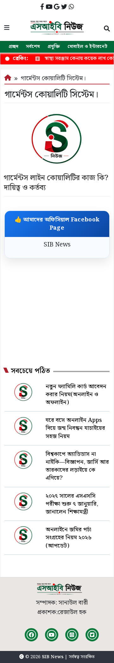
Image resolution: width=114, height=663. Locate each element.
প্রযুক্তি (54, 46)
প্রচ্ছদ (13, 46)
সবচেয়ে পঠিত (30, 371)
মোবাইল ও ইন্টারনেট (87, 46)
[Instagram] (72, 634)
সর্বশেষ (33, 46)
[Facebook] (31, 634)
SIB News (57, 245)
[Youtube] (51, 634)
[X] (92, 634)
